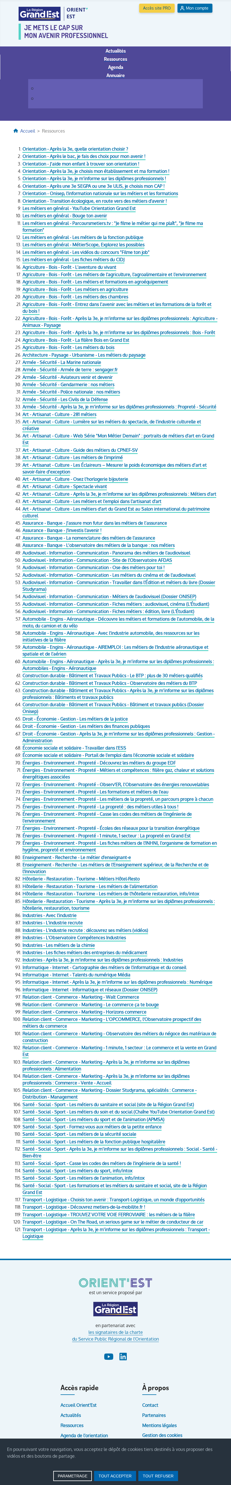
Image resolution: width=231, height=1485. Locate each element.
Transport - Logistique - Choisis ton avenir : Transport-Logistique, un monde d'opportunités (114, 1199)
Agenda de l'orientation (84, 1435)
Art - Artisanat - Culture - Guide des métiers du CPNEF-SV (80, 450)
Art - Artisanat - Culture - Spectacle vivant (65, 486)
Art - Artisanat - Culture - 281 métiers (59, 414)
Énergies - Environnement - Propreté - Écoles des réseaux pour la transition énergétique (111, 828)
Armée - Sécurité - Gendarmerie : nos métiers (68, 384)
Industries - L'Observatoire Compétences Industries (74, 937)
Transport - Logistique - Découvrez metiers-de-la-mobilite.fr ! (84, 1207)
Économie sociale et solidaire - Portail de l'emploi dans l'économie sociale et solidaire (108, 755)
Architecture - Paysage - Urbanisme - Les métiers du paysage (84, 355)
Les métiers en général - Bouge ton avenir (65, 215)
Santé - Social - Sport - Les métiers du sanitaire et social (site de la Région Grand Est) (108, 1104)
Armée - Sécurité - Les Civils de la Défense (65, 399)
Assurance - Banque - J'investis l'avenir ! (62, 530)
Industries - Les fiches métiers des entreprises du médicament (85, 952)
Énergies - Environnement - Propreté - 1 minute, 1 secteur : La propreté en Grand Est (107, 835)
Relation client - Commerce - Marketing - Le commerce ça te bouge (91, 1004)
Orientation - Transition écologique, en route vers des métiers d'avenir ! (95, 201)
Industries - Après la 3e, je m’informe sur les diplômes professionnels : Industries (103, 960)
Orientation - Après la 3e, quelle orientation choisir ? (75, 149)
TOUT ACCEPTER (115, 1476)
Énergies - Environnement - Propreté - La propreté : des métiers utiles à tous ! (101, 806)
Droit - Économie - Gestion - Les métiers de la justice (75, 719)
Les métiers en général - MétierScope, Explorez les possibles (84, 244)
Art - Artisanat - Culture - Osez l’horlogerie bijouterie (75, 479)
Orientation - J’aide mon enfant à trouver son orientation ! (81, 164)
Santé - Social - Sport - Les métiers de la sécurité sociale (79, 1134)
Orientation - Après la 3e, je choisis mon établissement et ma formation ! (96, 171)
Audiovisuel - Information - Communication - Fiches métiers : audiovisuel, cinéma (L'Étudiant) (116, 604)
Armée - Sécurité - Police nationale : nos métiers (71, 392)
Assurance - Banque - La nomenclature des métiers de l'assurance (89, 538)
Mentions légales (159, 1425)
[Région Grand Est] (115, 1309)
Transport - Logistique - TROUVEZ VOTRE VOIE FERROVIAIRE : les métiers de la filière (109, 1214)
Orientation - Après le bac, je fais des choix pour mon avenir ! (84, 156)
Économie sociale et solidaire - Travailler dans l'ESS (74, 748)
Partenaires (154, 1415)
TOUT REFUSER (158, 1476)
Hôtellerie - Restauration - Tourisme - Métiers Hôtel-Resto (81, 879)
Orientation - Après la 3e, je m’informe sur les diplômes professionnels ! (94, 178)
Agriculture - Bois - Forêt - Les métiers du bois (68, 347)
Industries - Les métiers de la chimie (59, 945)
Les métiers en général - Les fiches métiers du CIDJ (74, 259)
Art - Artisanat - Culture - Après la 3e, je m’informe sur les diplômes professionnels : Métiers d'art (119, 494)
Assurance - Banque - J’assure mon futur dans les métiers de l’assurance (95, 523)
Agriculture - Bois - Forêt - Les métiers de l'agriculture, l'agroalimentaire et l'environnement (114, 274)
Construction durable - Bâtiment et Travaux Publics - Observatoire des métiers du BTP (110, 683)
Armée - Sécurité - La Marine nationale (62, 362)
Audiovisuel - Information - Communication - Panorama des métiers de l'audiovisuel (106, 553)
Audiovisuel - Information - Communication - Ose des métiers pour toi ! (94, 567)
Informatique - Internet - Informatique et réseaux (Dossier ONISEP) (90, 989)
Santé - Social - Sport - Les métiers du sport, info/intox (77, 1170)
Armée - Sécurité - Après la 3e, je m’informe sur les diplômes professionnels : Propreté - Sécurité (119, 407)
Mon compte (197, 8)
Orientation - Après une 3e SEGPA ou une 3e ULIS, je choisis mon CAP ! (94, 186)
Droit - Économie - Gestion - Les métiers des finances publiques (86, 726)
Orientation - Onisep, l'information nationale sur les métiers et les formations (100, 193)
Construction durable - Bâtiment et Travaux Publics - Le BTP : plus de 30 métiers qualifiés (113, 675)
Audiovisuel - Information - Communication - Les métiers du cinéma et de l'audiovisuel (109, 575)
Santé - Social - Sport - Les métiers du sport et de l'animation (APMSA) (94, 1119)
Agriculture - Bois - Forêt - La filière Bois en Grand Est (76, 340)
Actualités (71, 1415)
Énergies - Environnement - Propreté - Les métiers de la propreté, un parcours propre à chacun (118, 799)
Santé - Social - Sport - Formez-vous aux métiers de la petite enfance (92, 1127)
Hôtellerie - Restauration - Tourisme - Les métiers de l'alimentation (90, 886)
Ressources (72, 1425)
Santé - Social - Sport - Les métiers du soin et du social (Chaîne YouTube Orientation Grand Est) (119, 1112)
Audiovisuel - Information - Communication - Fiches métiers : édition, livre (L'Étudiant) (108, 611)
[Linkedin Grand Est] (123, 1355)
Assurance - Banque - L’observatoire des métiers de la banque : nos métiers (99, 545)
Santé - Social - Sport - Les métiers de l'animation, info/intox (84, 1178)
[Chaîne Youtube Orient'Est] (109, 1355)
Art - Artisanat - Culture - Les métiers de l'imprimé (73, 457)
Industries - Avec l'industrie (50, 915)
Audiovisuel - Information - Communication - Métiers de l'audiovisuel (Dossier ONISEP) (109, 596)
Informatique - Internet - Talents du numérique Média (76, 975)
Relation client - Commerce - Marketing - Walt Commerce (81, 997)
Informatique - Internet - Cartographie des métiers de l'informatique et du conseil (104, 967)
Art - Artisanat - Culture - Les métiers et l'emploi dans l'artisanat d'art (92, 501)
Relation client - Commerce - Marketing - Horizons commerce (84, 1012)
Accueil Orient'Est (79, 1405)
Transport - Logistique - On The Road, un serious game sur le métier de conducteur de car (113, 1222)
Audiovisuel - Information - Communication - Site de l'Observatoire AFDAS (97, 560)
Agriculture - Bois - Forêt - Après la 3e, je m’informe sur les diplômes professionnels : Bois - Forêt (119, 332)
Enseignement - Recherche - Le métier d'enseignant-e (77, 857)
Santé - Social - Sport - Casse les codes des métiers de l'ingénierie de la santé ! (102, 1163)
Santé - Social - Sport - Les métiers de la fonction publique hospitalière (94, 1141)
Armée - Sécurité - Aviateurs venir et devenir (68, 377)
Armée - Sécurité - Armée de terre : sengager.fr (70, 369)
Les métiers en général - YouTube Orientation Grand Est (79, 208)
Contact (150, 1405)
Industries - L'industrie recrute (53, 922)
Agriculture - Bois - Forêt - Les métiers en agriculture (75, 289)
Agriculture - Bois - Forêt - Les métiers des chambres (75, 296)
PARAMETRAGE (72, 1476)
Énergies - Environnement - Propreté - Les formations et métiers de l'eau (95, 792)
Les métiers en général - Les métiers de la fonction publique (83, 237)
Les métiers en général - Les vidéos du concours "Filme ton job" (86, 252)
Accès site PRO (157, 8)
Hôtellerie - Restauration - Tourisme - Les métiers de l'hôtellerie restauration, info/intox (111, 893)
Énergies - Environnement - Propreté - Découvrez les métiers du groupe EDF (99, 763)
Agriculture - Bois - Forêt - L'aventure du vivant (69, 267)
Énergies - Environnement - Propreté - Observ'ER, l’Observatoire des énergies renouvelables (116, 784)
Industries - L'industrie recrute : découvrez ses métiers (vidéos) (85, 930)
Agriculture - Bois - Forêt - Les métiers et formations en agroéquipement (95, 282)
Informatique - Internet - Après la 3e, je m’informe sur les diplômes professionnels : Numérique (117, 982)
